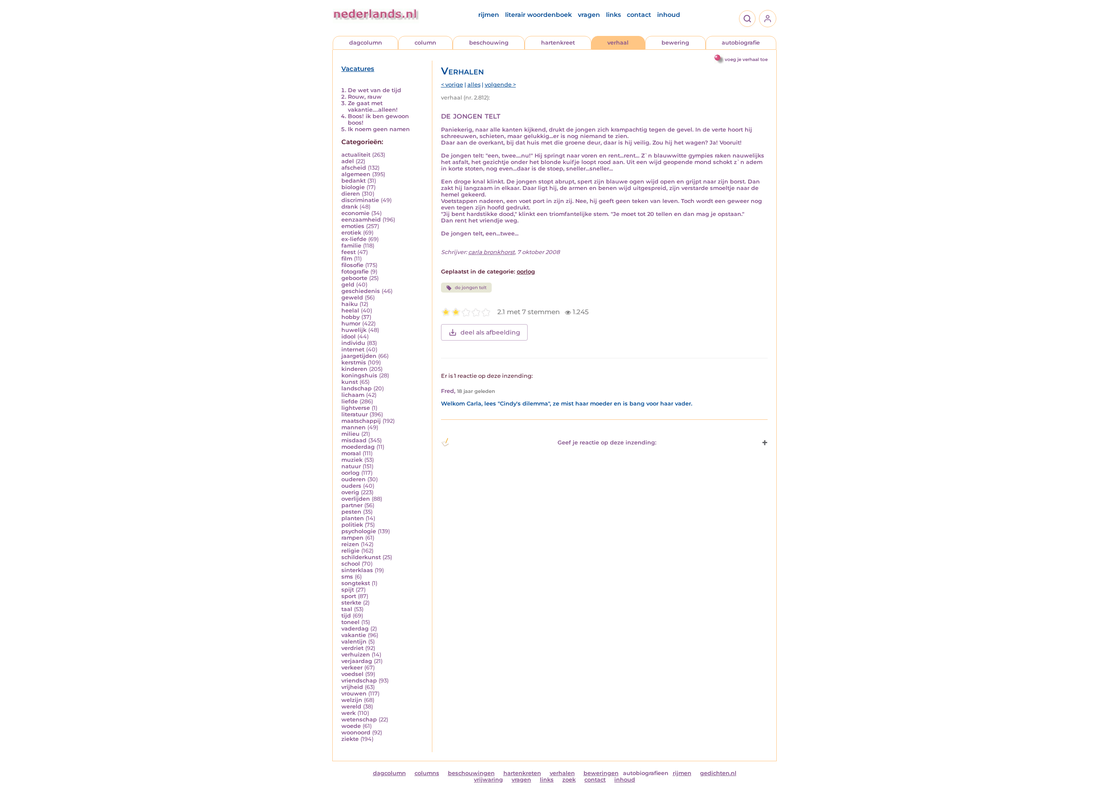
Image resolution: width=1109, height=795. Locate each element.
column (425, 42)
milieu (350, 434)
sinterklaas (357, 570)
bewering (675, 42)
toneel (350, 622)
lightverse (355, 408)
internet (352, 349)
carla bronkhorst (491, 252)
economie (355, 213)
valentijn (353, 641)
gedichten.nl (718, 773)
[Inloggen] (767, 18)
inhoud (668, 15)
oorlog (350, 473)
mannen (353, 427)
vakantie (353, 635)
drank (349, 206)
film (346, 258)
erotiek (351, 232)
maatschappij (361, 421)
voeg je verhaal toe (746, 59)
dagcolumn (365, 42)
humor (350, 323)
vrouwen (353, 693)
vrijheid (352, 687)
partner (352, 505)
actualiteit (355, 154)
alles (473, 84)
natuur (351, 466)
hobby (350, 317)
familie (351, 245)
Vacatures (357, 69)
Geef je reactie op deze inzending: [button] (607, 442)
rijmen (488, 15)
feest (348, 252)
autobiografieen (645, 773)
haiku (349, 304)
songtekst (355, 583)
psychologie (358, 531)
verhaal (618, 42)
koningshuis (359, 375)
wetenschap (359, 719)
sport (348, 596)
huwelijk (353, 330)
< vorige (452, 84)
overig (350, 492)
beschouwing (489, 42)
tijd (346, 615)
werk (348, 713)
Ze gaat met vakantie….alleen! (373, 106)
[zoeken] (747, 18)
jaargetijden (358, 356)
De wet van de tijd (374, 90)
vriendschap (359, 680)
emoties (352, 226)
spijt (347, 589)
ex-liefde (353, 239)
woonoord (355, 732)
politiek (352, 524)
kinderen (354, 369)
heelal (350, 310)
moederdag (358, 447)
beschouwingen (471, 773)
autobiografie (741, 42)
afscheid (353, 167)
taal (346, 609)
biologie (353, 187)
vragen (589, 15)
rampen (352, 537)
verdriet (352, 648)
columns (427, 773)
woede (351, 726)
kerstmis (353, 362)
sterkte (351, 602)
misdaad (353, 440)
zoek (569, 779)
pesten (351, 512)
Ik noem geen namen (379, 129)
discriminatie (360, 200)
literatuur (354, 414)
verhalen (562, 773)
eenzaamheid (361, 219)
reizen (350, 544)
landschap (356, 388)
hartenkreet (558, 42)
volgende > (500, 84)
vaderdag (355, 628)
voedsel (352, 674)
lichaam (352, 395)
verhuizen (355, 654)
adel (347, 161)
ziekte (350, 739)
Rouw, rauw (365, 96)
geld (347, 284)
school (350, 563)
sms (347, 576)
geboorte (354, 278)
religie (350, 550)
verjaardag (356, 661)
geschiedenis (360, 291)
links (613, 15)
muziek (352, 460)
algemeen (355, 174)
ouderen (353, 479)
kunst (349, 382)
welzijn (351, 700)
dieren (350, 193)
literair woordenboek (538, 15)
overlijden (355, 499)
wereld (351, 706)
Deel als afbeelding (490, 332)
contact (639, 15)
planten (352, 518)
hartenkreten (522, 773)
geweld (352, 297)
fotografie (355, 271)
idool (348, 336)
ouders (351, 486)
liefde (349, 401)
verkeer (352, 667)
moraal (351, 453)
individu (353, 343)
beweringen (601, 773)
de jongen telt (470, 287)
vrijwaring (488, 779)
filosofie (352, 265)
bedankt (353, 180)
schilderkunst (361, 557)
